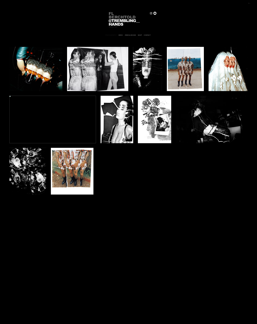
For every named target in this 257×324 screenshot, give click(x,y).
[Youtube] (154, 13)
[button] (249, 3)
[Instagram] (151, 13)
